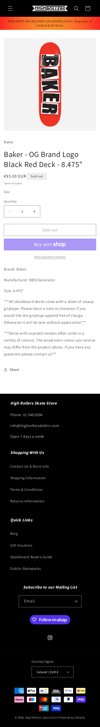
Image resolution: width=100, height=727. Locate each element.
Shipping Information (28, 478)
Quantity (10, 201)
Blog (14, 533)
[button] (10, 8)
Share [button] (14, 369)
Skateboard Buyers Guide (31, 557)
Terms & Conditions (26, 489)
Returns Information (27, 501)
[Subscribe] (75, 601)
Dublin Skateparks (25, 568)
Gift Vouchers (21, 545)
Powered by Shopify (72, 717)
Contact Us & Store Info (29, 466)
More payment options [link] (50, 257)
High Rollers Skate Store (41, 717)
